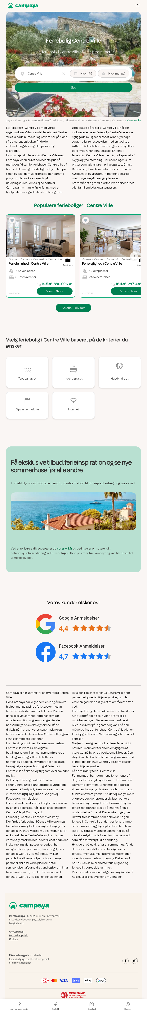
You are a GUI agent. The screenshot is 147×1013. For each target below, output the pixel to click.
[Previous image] (13, 256)
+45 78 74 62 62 (33, 916)
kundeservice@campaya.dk (25, 919)
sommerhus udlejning (99, 858)
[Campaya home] (22, 6)
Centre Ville (134, 120)
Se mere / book (54, 291)
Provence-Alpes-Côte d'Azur (45, 120)
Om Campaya (16, 931)
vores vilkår (64, 549)
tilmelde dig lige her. (19, 959)
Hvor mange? (116, 73)
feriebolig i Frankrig (108, 872)
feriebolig (78, 867)
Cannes (104, 120)
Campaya (6, 120)
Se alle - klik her (73, 308)
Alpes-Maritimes (75, 120)
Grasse (92, 120)
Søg (73, 87)
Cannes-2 (118, 120)
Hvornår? (86, 73)
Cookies (13, 939)
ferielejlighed (116, 863)
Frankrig (20, 120)
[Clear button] (64, 74)
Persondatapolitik (18, 935)
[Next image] (134, 256)
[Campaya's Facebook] (125, 961)
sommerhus (116, 844)
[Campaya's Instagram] (135, 961)
